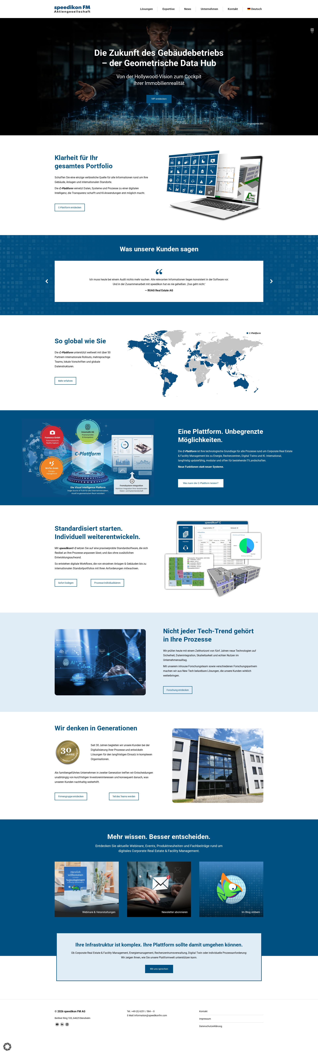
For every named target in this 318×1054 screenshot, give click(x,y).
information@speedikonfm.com (150, 1015)
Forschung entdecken (178, 690)
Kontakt (203, 1011)
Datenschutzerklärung (210, 1026)
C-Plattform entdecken (69, 207)
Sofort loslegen (66, 583)
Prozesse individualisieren (107, 583)
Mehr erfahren (65, 381)
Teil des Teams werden (123, 796)
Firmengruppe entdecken (71, 796)
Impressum (205, 1018)
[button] (47, 281)
